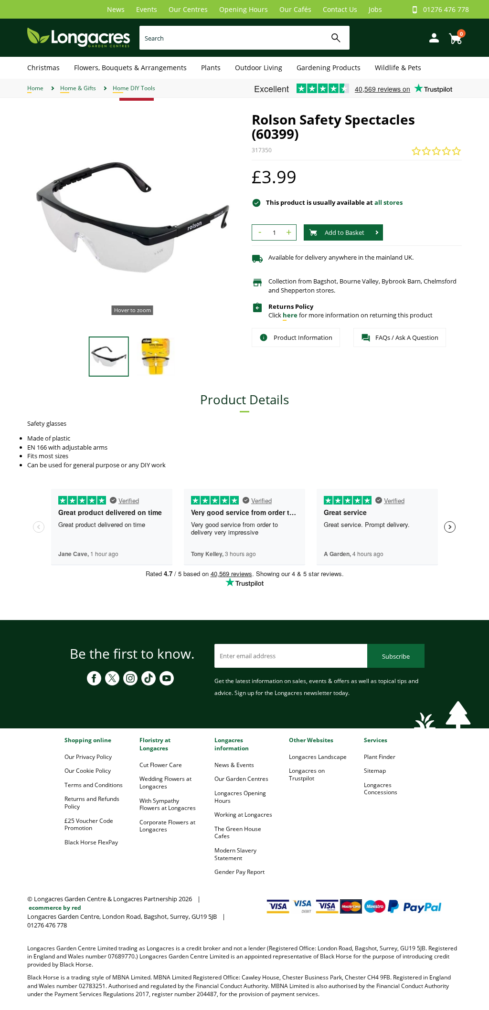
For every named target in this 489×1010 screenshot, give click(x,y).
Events (146, 9)
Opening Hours (243, 9)
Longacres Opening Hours (240, 797)
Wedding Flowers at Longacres (165, 782)
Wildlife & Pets (398, 67)
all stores (388, 202)
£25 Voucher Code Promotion (88, 824)
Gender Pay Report (239, 872)
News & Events (234, 765)
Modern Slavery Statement (235, 854)
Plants (211, 67)
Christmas (43, 67)
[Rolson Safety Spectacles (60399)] (132, 217)
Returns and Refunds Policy (91, 802)
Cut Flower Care (160, 765)
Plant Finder (379, 757)
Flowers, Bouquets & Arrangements (130, 67)
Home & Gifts (78, 88)
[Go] (336, 38)
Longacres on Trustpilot (307, 774)
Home (35, 88)
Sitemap (375, 771)
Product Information (303, 337)
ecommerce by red (55, 908)
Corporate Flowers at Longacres (167, 826)
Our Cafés (295, 9)
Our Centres (188, 9)
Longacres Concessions (380, 789)
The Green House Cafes (237, 833)
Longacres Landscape (318, 757)
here (290, 315)
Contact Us (340, 9)
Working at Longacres (243, 814)
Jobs (375, 9)
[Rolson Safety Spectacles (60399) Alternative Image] (156, 355)
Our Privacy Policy (88, 757)
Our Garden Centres (241, 779)
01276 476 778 (446, 9)
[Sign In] (432, 37)
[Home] (78, 37)
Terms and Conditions (93, 785)
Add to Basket (344, 232)
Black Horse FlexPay (91, 842)
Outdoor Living (258, 67)
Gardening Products (329, 67)
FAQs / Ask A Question (406, 337)
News (116, 9)
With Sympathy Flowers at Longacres (167, 804)
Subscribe (396, 656)
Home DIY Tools (134, 88)
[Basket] (452, 35)
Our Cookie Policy (87, 771)
